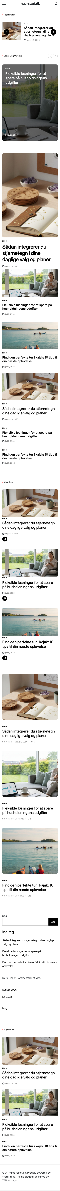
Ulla (33, 742)
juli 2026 (7, 996)
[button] (53, 32)
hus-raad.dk (30, 3)
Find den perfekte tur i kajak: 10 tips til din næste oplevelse (30, 359)
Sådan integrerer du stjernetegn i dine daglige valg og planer (40, 31)
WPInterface (9, 1180)
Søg (4, 915)
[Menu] (4, 4)
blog (26, 23)
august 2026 (9, 989)
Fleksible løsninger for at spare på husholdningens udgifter (26, 78)
